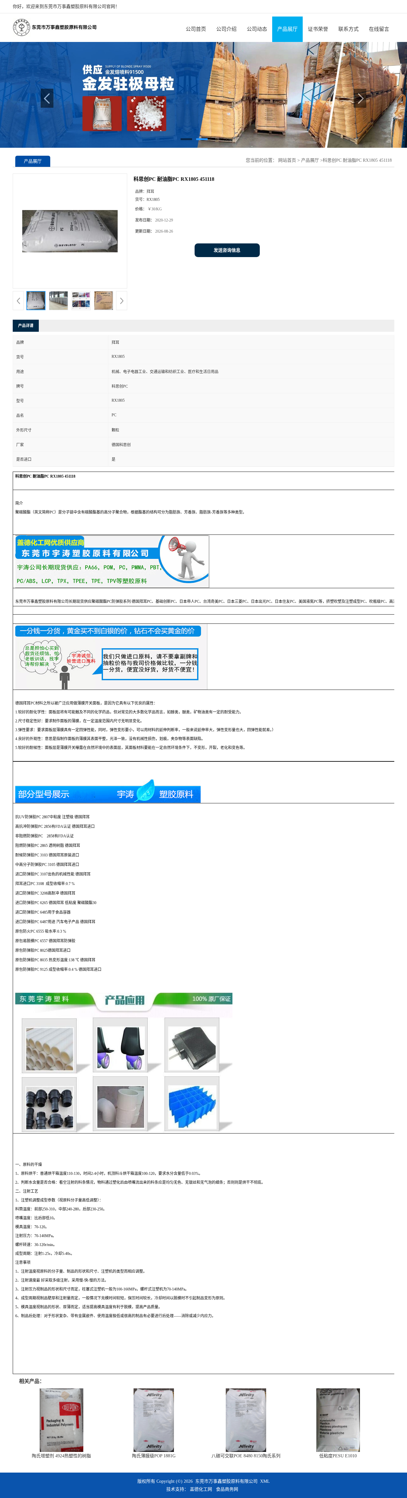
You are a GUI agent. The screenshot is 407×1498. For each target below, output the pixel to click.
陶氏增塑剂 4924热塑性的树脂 (61, 1456)
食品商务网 (227, 1489)
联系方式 (348, 29)
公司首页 (196, 29)
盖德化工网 (201, 1489)
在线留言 (379, 29)
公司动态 (257, 29)
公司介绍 (226, 29)
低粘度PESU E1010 (338, 1456)
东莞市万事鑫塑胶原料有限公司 (226, 1481)
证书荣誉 (318, 29)
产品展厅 (287, 29)
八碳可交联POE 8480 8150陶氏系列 (245, 1456)
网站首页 (287, 160)
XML (265, 1481)
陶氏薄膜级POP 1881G (154, 1456)
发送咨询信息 (227, 250)
